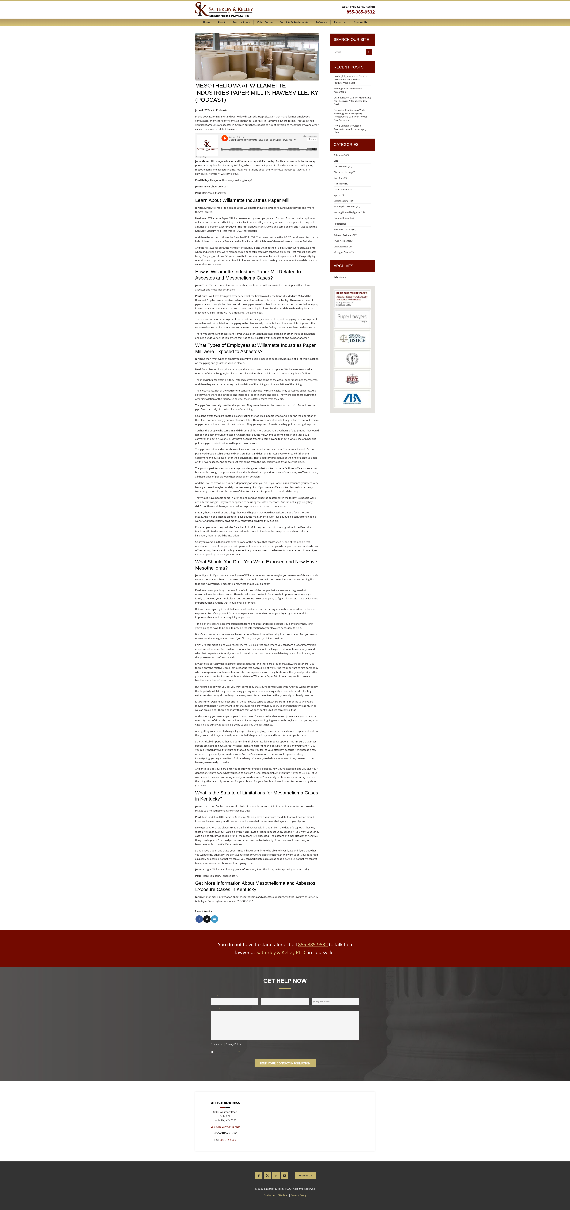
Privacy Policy (233, 1044)
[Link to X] (267, 1175)
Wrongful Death (342, 252)
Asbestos (338, 155)
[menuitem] (206, 22)
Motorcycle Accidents (345, 206)
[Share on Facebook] (199, 919)
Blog (336, 160)
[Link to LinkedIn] (276, 1175)
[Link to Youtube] (284, 1175)
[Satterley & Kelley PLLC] (224, 10)
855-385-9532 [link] (361, 12)
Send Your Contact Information (285, 1063)
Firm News (339, 183)
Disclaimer (217, 1044)
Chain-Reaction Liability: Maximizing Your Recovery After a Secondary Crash (352, 101)
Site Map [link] (283, 1195)
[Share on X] (207, 919)
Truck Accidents (342, 240)
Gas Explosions (341, 189)
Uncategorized (341, 246)
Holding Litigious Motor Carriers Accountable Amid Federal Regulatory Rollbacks (350, 79)
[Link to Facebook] (258, 1175)
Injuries (337, 195)
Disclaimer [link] (270, 1195)
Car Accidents (340, 166)
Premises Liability (343, 229)
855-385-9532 (313, 944)
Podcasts (222, 110)
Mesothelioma (341, 200)
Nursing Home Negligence (347, 212)
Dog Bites (338, 177)
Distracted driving (343, 172)
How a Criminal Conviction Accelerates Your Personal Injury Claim (350, 129)
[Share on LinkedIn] (214, 919)
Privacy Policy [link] (298, 1195)
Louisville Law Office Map (225, 1126)
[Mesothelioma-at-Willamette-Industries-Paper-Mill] (257, 56)
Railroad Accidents (343, 235)
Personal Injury (341, 217)
